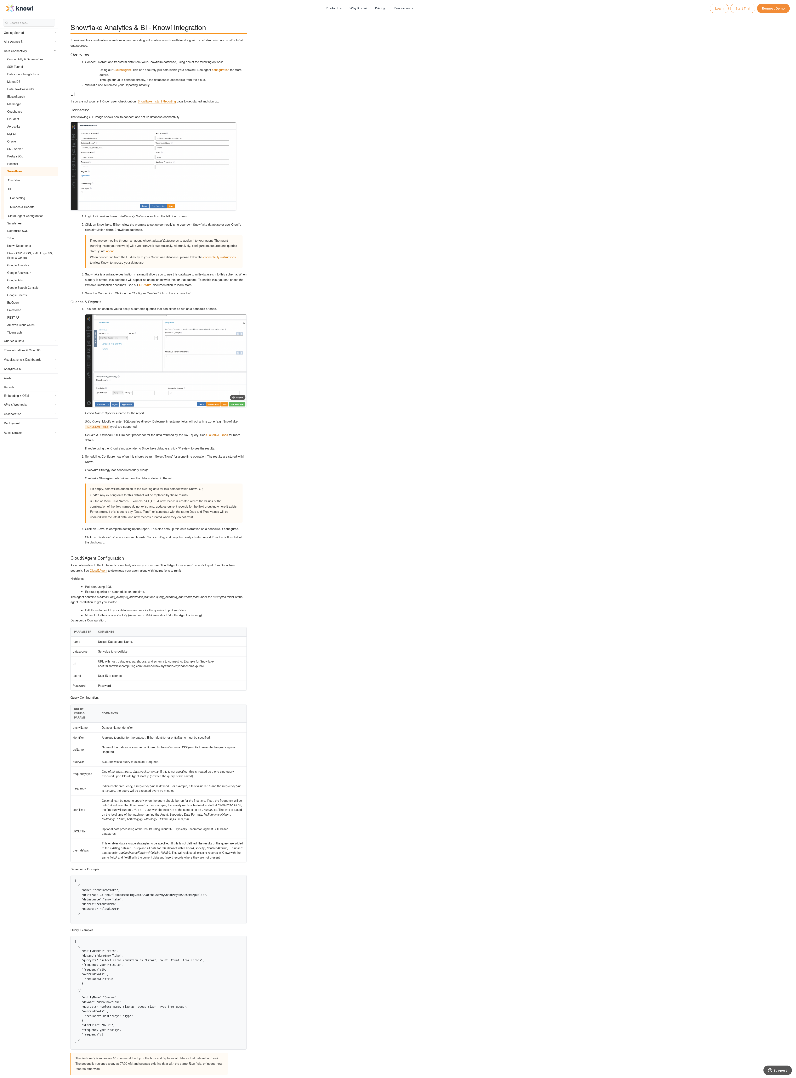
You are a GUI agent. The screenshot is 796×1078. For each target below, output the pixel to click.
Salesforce (14, 310)
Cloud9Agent (122, 69)
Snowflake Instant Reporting (157, 101)
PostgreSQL (15, 156)
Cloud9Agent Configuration (26, 216)
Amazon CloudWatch (21, 325)
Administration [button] (13, 432)
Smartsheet (14, 223)
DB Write (145, 285)
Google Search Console (23, 287)
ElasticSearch (16, 96)
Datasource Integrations (23, 74)
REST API (13, 317)
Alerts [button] (7, 378)
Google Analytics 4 (19, 272)
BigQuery (13, 302)
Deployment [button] (12, 423)
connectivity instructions (219, 257)
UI (9, 189)
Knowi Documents (19, 246)
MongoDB (13, 81)
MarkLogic (14, 104)
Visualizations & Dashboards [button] (22, 359)
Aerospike (13, 126)
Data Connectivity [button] (15, 51)
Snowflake (14, 171)
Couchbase (14, 111)
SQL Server (15, 149)
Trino (10, 238)
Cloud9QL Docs (217, 434)
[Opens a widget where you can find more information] (777, 1071)
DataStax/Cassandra (20, 89)
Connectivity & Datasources (25, 59)
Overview (14, 180)
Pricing (380, 8)
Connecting (17, 198)
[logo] (19, 8)
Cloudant (13, 119)
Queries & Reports (22, 207)
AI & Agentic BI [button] (13, 41)
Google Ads (15, 280)
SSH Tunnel (15, 67)
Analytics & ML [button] (13, 369)
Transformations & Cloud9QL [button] (23, 350)
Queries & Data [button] (14, 341)
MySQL (12, 134)
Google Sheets (17, 295)
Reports (9, 387)
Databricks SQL (17, 231)
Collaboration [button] (12, 414)
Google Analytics (18, 265)
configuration (220, 69)
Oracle (11, 141)
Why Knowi (358, 8)
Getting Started (14, 32)
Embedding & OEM (16, 395)
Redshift (12, 164)
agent (110, 251)
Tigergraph (14, 332)
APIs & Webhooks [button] (15, 404)
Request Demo (773, 8)
